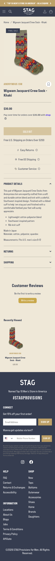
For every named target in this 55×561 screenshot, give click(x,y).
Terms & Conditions (13, 529)
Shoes (31, 502)
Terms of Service (8, 455)
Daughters (33, 516)
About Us (7, 514)
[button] (50, 3)
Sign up (46, 438)
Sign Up (45, 421)
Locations (8, 509)
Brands (32, 511)
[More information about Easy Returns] (36, 150)
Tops (30, 482)
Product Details (13, 183)
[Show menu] (4, 11)
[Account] (44, 11)
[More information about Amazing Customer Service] (39, 168)
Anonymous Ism (13, 84)
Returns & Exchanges (14, 487)
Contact (7, 482)
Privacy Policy (10, 534)
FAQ (5, 477)
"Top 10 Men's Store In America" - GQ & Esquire (27, 3)
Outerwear (33, 492)
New (30, 477)
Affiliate (7, 538)
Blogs (6, 519)
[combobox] (8, 438)
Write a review (27, 300)
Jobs (5, 524)
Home (6, 22)
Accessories (34, 497)
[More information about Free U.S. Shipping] (38, 159)
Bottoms (32, 487)
